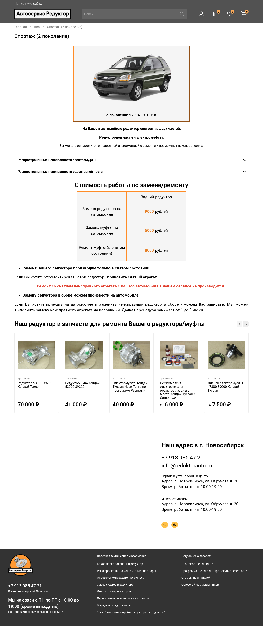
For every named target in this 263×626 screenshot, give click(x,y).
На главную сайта (28, 4)
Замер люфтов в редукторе (115, 585)
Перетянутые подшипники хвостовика (123, 598)
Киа (37, 27)
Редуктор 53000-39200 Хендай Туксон (35, 385)
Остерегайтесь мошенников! (200, 585)
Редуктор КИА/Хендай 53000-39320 (82, 385)
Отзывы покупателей (195, 578)
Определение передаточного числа (120, 578)
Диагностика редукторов (114, 591)
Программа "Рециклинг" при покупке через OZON (214, 571)
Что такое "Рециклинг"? (197, 564)
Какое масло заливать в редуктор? (120, 564)
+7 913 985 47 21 (182, 457)
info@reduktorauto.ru (186, 466)
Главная (20, 27)
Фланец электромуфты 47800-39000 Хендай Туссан (225, 386)
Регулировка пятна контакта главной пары (126, 571)
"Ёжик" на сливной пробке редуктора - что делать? (131, 612)
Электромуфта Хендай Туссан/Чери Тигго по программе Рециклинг (130, 386)
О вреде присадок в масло (114, 605)
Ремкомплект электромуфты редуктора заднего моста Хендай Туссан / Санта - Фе (177, 390)
